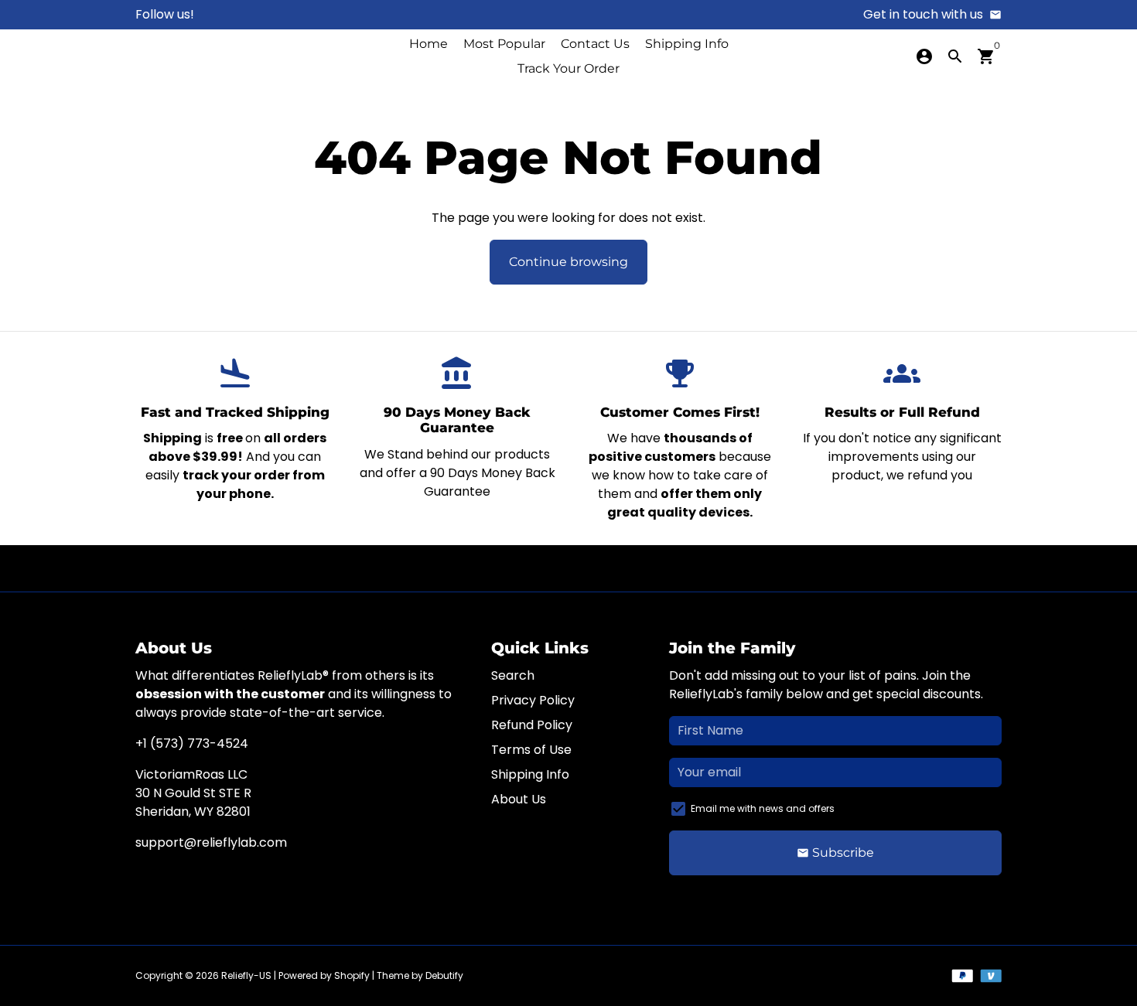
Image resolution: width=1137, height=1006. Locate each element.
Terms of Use (531, 750)
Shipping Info (687, 43)
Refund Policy (531, 725)
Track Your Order (568, 68)
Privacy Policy (533, 700)
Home (428, 43)
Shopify (352, 975)
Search (512, 675)
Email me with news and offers (763, 808)
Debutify (444, 975)
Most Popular (504, 43)
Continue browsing (568, 261)
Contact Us (595, 43)
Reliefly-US (246, 975)
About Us (518, 799)
